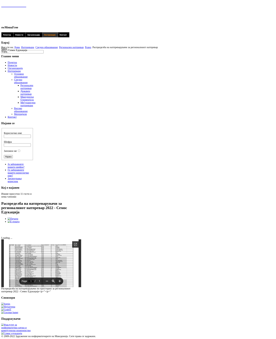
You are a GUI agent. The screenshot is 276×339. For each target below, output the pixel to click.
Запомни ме (10, 151)
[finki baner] (16, 330)
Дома (17, 47)
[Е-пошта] (13, 221)
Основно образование (21, 75)
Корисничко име (13, 133)
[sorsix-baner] (5, 303)
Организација (33, 35)
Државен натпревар (26, 92)
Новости (19, 35)
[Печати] (13, 218)
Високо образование (21, 110)
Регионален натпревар (71, 47)
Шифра (8, 141)
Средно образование (46, 47)
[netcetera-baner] (8, 306)
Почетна (7, 35)
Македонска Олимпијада (27, 98)
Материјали (20, 114)
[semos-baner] (11, 333)
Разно (88, 47)
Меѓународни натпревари (27, 104)
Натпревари (49, 35)
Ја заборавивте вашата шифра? (16, 165)
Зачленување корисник (15, 180)
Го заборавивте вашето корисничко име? (18, 173)
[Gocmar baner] (9, 312)
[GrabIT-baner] (6, 309)
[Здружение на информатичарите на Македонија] (13, 5)
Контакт (63, 35)
